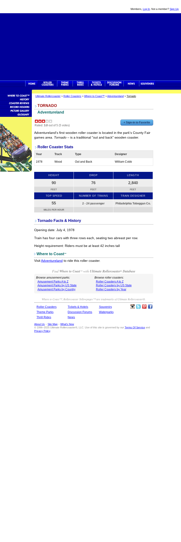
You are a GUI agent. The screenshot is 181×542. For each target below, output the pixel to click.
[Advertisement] (90, 46)
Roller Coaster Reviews (16, 103)
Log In (146, 9)
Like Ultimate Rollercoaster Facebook (150, 306)
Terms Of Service (135, 327)
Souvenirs (147, 83)
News (131, 83)
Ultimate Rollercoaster (33, 6)
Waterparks (106, 312)
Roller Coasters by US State (114, 285)
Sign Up (174, 9)
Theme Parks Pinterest (144, 306)
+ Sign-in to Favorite (136, 122)
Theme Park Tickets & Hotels (96, 83)
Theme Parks (65, 83)
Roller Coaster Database (16, 95)
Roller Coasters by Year (111, 289)
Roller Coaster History (16, 99)
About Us (39, 324)
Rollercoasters (47, 83)
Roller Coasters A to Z (109, 281)
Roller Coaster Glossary (16, 114)
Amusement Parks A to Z (52, 281)
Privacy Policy (42, 331)
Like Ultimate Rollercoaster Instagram (132, 306)
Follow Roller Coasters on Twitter (138, 306)
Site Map (53, 324)
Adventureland (115, 96)
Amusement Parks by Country (56, 289)
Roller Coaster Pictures (16, 110)
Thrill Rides (80, 83)
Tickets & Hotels (78, 307)
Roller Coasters (72, 96)
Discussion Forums (114, 83)
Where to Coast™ (94, 96)
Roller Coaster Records (16, 106)
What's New (67, 324)
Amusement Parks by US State (57, 285)
